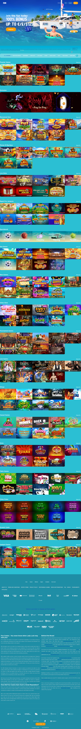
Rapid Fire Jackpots (17, 55)
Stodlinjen (51, 666)
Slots (59, 55)
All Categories (7, 55)
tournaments (75, 587)
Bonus (69, 587)
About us (4, 587)
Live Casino (39, 55)
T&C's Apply (22, 50)
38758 (77, 649)
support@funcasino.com (68, 641)
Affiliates (4, 589)
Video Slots (32, 55)
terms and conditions (14, 587)
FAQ (65, 587)
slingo (46, 55)
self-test (60, 662)
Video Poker (72, 55)
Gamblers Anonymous (50, 646)
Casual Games (52, 55)
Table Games (65, 55)
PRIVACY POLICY (34, 587)
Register (11, 29)
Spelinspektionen (72, 674)
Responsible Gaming (44, 587)
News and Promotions (57, 587)
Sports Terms (25, 587)
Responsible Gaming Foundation (63, 646)
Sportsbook (25, 55)
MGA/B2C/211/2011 (48, 644)
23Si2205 (59, 659)
